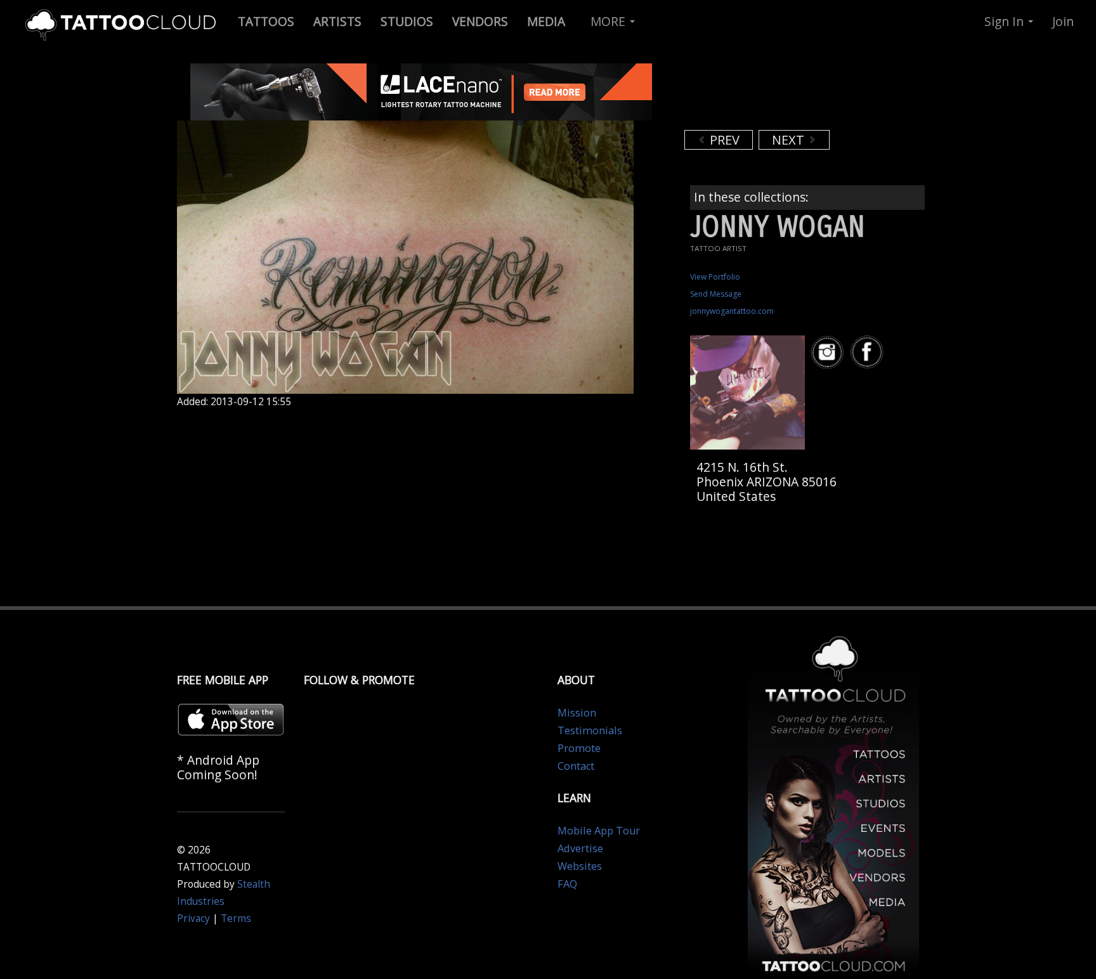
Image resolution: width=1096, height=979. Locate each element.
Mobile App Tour (599, 831)
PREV (723, 139)
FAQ (567, 884)
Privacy (193, 918)
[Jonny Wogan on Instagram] (829, 352)
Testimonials (590, 730)
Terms (236, 918)
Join (1063, 21)
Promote (579, 748)
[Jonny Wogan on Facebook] (869, 352)
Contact (576, 766)
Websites (580, 866)
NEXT (789, 139)
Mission (577, 713)
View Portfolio (715, 276)
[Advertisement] (785, 95)
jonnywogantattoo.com (732, 311)
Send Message (715, 294)
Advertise (580, 848)
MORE (609, 21)
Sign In (1005, 21)
